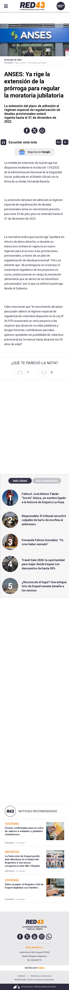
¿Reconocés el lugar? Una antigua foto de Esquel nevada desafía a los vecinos (44, 586)
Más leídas (20, 480)
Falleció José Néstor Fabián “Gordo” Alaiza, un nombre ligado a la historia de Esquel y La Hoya (44, 498)
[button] (27, 131)
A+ (59, 142)
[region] (34, 402)
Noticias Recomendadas (37, 811)
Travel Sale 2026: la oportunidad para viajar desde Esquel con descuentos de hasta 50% (43, 564)
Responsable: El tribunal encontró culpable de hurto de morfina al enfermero (44, 520)
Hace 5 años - (21, 63)
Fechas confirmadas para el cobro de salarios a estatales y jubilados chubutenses (24, 831)
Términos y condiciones (40, 976)
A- (65, 142)
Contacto (21, 976)
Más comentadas (47, 480)
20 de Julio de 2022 (13, 60)
